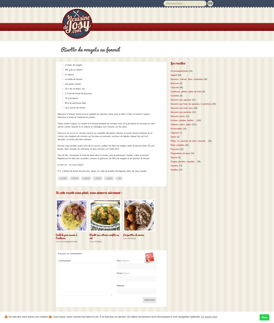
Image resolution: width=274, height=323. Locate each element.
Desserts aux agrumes (181, 100)
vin (119, 178)
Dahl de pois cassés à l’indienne (66, 236)
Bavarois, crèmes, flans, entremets (187, 79)
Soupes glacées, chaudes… (183, 161)
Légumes (175, 133)
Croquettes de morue (133, 234)
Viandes (174, 166)
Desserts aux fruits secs (182, 108)
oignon (86, 178)
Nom (123, 261)
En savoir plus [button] (209, 316)
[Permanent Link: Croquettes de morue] (139, 232)
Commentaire (65, 261)
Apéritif (174, 75)
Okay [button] (264, 317)
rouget (109, 178)
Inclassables (176, 128)
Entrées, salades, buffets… (183, 120)
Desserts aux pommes (181, 112)
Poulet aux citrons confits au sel (104, 236)
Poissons (132, 238)
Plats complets (177, 145)
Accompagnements (69, 242)
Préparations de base (180, 153)
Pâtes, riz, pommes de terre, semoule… (189, 141)
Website (120, 286)
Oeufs (173, 137)
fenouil (75, 178)
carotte (63, 178)
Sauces (174, 157)
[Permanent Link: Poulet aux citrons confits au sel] (106, 232)
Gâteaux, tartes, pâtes (181, 124)
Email (123, 273)
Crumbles (175, 96)
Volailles (98, 242)
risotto (98, 178)
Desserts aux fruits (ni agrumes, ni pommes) (191, 104)
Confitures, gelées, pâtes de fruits (186, 91)
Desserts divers (178, 116)
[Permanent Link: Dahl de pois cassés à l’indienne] (72, 232)
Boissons (175, 83)
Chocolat (175, 87)
